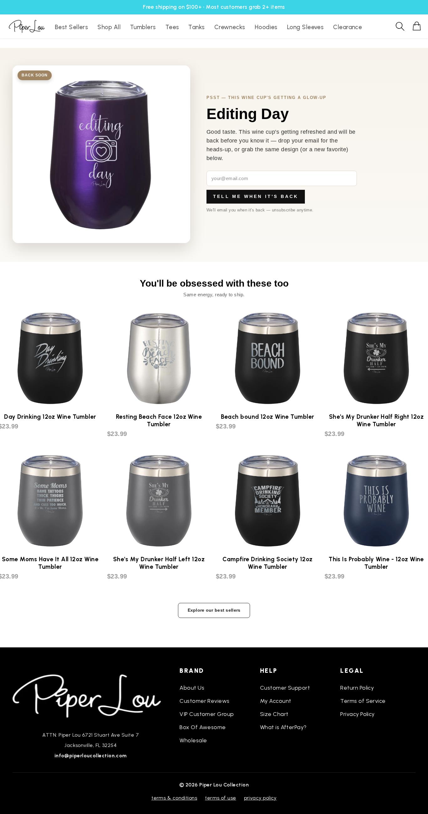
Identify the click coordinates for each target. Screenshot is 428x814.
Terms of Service (362, 700)
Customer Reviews (204, 700)
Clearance (347, 27)
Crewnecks (229, 27)
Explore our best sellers (214, 610)
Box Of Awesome (203, 727)
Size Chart (274, 714)
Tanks (196, 27)
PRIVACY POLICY (260, 798)
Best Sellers (71, 27)
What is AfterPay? (283, 727)
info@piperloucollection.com (91, 756)
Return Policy (357, 687)
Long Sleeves (305, 27)
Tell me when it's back (255, 196)
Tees (172, 27)
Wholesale (193, 740)
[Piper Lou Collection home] (91, 695)
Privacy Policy (357, 714)
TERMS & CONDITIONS (174, 798)
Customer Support (285, 687)
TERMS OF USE (220, 798)
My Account (275, 700)
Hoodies (266, 27)
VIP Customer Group (207, 714)
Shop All (109, 27)
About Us (192, 687)
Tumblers (143, 27)
